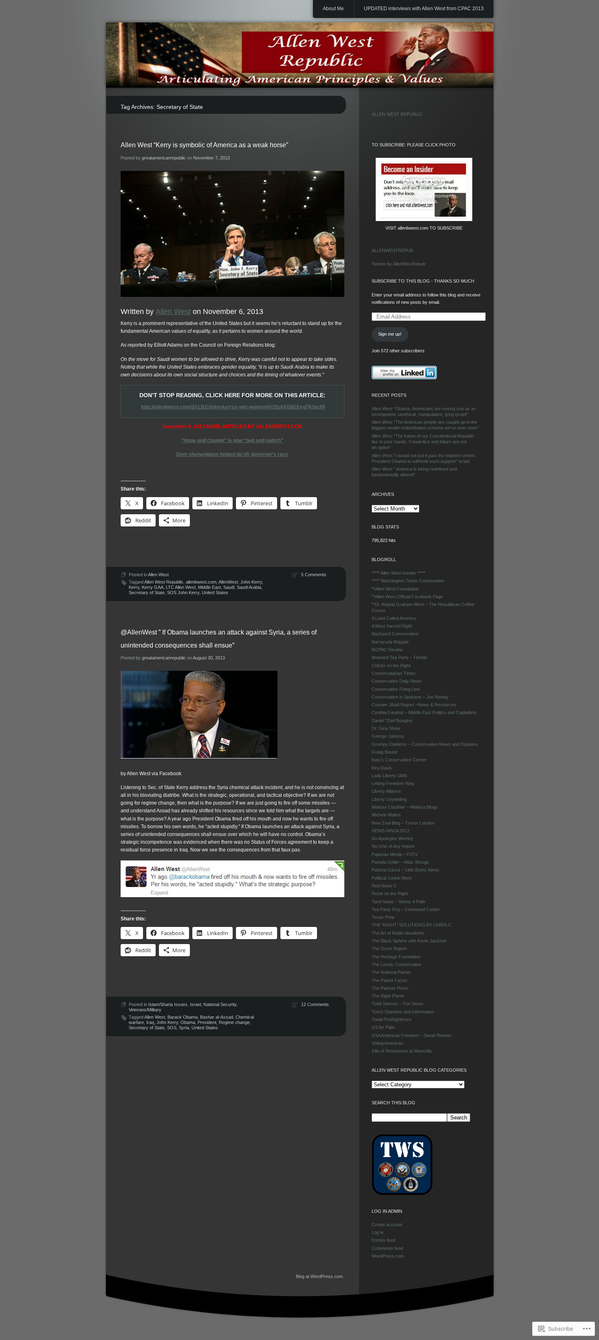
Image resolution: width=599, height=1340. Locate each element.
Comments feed (387, 1248)
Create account (387, 1224)
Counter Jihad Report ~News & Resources (414, 704)
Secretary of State (147, 592)
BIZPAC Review (387, 649)
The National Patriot (391, 972)
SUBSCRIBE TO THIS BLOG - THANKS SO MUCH (423, 281)
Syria (184, 1027)
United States (215, 592)
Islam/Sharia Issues (167, 1004)
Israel (195, 1004)
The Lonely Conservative (396, 964)
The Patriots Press (390, 988)
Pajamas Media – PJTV (395, 854)
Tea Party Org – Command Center (406, 909)
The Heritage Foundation (396, 956)
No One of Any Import (393, 846)
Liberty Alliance (386, 791)
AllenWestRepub (392, 250)
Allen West (173, 311)
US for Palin (383, 1027)
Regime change (234, 1022)
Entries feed (383, 1240)
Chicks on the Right (391, 665)
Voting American (387, 1043)
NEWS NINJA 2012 (391, 830)
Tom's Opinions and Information (403, 1011)
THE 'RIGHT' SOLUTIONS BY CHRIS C (411, 924)
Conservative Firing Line (396, 689)
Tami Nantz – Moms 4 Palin (398, 901)
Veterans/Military (145, 1009)
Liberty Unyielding (389, 799)
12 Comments (315, 1004)
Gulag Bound (384, 752)
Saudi (228, 587)
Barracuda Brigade (390, 641)
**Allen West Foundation (395, 588)
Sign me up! (389, 334)
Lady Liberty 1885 (389, 775)
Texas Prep (383, 917)
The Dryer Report (389, 948)
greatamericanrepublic (164, 157)
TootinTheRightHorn (391, 1019)
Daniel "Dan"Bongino (392, 720)
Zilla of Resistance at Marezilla (402, 1050)
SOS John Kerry (183, 592)
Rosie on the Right (390, 893)
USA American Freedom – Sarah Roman (411, 1035)
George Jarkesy (388, 736)
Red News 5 (384, 885)
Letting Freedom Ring (393, 783)
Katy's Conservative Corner (399, 759)
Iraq (150, 1022)
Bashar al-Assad (216, 1017)
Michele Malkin (386, 814)
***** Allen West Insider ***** (398, 572)
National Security (219, 1004)
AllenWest (228, 581)
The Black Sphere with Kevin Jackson (409, 940)
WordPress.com (388, 1256)
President (207, 1022)
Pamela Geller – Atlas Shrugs (400, 862)
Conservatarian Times (394, 673)
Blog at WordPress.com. (320, 1276)
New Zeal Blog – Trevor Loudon (403, 822)
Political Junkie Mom (392, 878)
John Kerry (251, 581)
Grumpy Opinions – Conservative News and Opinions (425, 744)
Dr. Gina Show (386, 728)
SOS (171, 1027)
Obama (188, 1022)
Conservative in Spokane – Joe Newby (410, 696)
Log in (377, 1232)
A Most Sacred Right (392, 626)
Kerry (134, 587)
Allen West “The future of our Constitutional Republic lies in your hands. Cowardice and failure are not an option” (423, 441)
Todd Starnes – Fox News (397, 1003)
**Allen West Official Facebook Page (407, 596)
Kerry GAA (152, 587)
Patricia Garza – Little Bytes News (405, 869)
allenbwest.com (201, 581)
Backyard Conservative (395, 633)
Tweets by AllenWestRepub (398, 263)
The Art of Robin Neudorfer (398, 933)
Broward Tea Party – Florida (399, 657)
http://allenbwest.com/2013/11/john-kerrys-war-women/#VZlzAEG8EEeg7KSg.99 (233, 407)
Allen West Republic (163, 581)
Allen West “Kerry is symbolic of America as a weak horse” (204, 145)
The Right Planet (388, 995)
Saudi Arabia (249, 587)
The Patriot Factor (389, 980)
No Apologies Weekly (392, 838)
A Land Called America (394, 618)
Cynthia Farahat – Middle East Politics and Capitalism (424, 712)
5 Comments (313, 574)
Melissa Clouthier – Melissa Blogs (405, 807)
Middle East (209, 587)
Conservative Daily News (397, 681)
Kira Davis (382, 767)
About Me (333, 8)
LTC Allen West (181, 587)
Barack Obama (182, 1017)
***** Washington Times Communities (408, 580)
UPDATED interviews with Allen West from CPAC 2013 (424, 8)
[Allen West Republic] (299, 55)
